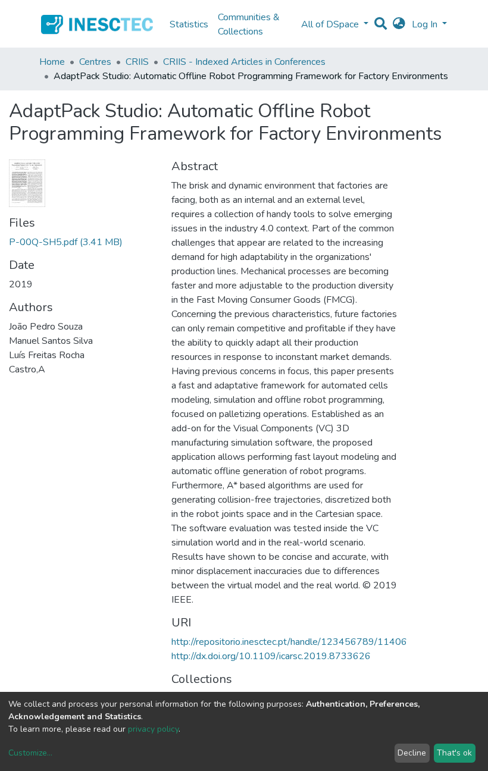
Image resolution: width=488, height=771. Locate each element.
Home (52, 61)
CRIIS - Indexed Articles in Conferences (244, 61)
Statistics (189, 24)
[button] (399, 24)
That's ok (454, 753)
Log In (426, 24)
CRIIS (137, 61)
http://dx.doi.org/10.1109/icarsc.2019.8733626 (271, 656)
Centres (95, 61)
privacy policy (153, 729)
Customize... (30, 753)
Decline (412, 753)
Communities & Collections (249, 24)
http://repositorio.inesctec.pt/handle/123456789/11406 (289, 641)
